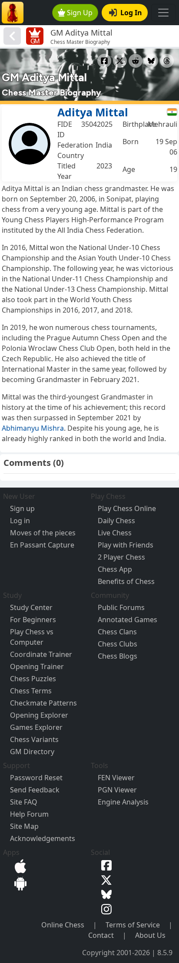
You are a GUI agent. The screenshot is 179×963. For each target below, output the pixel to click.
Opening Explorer (39, 715)
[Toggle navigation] (163, 12)
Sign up (22, 508)
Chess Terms (31, 691)
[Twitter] (105, 879)
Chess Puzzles (33, 678)
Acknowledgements (42, 838)
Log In (131, 12)
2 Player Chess (121, 557)
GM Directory (32, 751)
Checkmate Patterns (43, 703)
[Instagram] (105, 908)
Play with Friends (125, 545)
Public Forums (121, 607)
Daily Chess (116, 520)
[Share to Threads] (167, 61)
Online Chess (62, 925)
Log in (20, 520)
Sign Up (80, 12)
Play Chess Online (127, 508)
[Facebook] (105, 864)
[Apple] (18, 865)
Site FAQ (23, 802)
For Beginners (33, 619)
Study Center (31, 607)
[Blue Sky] (105, 894)
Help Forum (29, 814)
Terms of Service (133, 925)
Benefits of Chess (126, 581)
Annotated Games (127, 619)
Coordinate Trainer (41, 654)
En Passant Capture (42, 545)
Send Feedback (35, 790)
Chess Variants (34, 739)
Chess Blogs (117, 656)
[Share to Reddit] (136, 61)
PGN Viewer (117, 790)
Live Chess (115, 533)
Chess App (115, 569)
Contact (101, 935)
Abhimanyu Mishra (33, 428)
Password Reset (36, 777)
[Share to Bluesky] (151, 61)
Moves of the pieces (43, 533)
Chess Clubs (117, 644)
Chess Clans (117, 632)
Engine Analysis (123, 802)
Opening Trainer (37, 666)
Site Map (24, 826)
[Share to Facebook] (104, 61)
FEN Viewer (116, 777)
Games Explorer (36, 727)
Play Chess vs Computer (31, 637)
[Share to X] (120, 61)
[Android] (18, 882)
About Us (150, 935)
